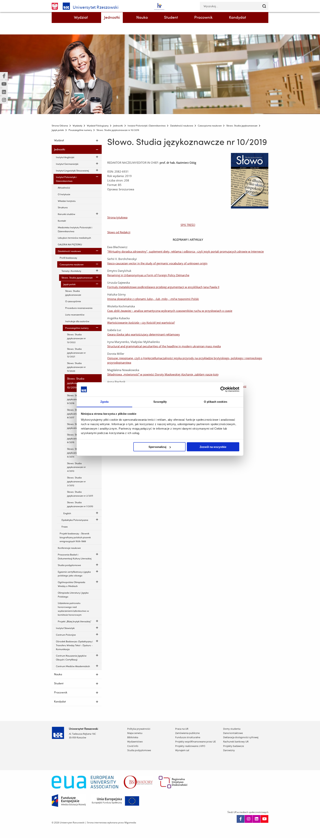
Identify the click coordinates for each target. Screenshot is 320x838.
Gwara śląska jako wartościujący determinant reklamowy (143, 334)
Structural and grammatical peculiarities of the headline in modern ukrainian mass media (164, 346)
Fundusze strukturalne (187, 737)
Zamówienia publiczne (187, 733)
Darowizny (229, 750)
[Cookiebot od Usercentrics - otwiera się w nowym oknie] (223, 389)
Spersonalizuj (157, 446)
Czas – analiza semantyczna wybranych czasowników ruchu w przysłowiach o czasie (169, 311)
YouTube (264, 819)
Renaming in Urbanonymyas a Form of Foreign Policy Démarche (148, 275)
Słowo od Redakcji (118, 232)
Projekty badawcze (233, 746)
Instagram (248, 819)
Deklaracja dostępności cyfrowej (240, 737)
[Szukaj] (264, 6)
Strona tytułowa (117, 217)
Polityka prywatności (138, 728)
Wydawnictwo (135, 741)
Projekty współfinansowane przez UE (195, 741)
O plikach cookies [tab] (215, 401)
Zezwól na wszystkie (213, 446)
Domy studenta (231, 728)
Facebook (240, 819)
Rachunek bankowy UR (236, 741)
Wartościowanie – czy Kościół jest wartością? (141, 322)
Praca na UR (181, 728)
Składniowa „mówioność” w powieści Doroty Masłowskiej (163, 374)
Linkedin (256, 819)
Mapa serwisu (134, 733)
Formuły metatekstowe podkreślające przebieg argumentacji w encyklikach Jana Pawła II (163, 287)
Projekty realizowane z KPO (190, 746)
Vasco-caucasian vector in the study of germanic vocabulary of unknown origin (157, 263)
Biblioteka (132, 737)
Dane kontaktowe (233, 733)
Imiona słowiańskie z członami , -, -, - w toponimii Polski (153, 299)
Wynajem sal (182, 750)
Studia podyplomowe (139, 750)
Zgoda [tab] (104, 401)
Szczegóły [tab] (160, 401)
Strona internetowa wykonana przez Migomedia (111, 822)
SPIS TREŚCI (188, 225)
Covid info (132, 746)
